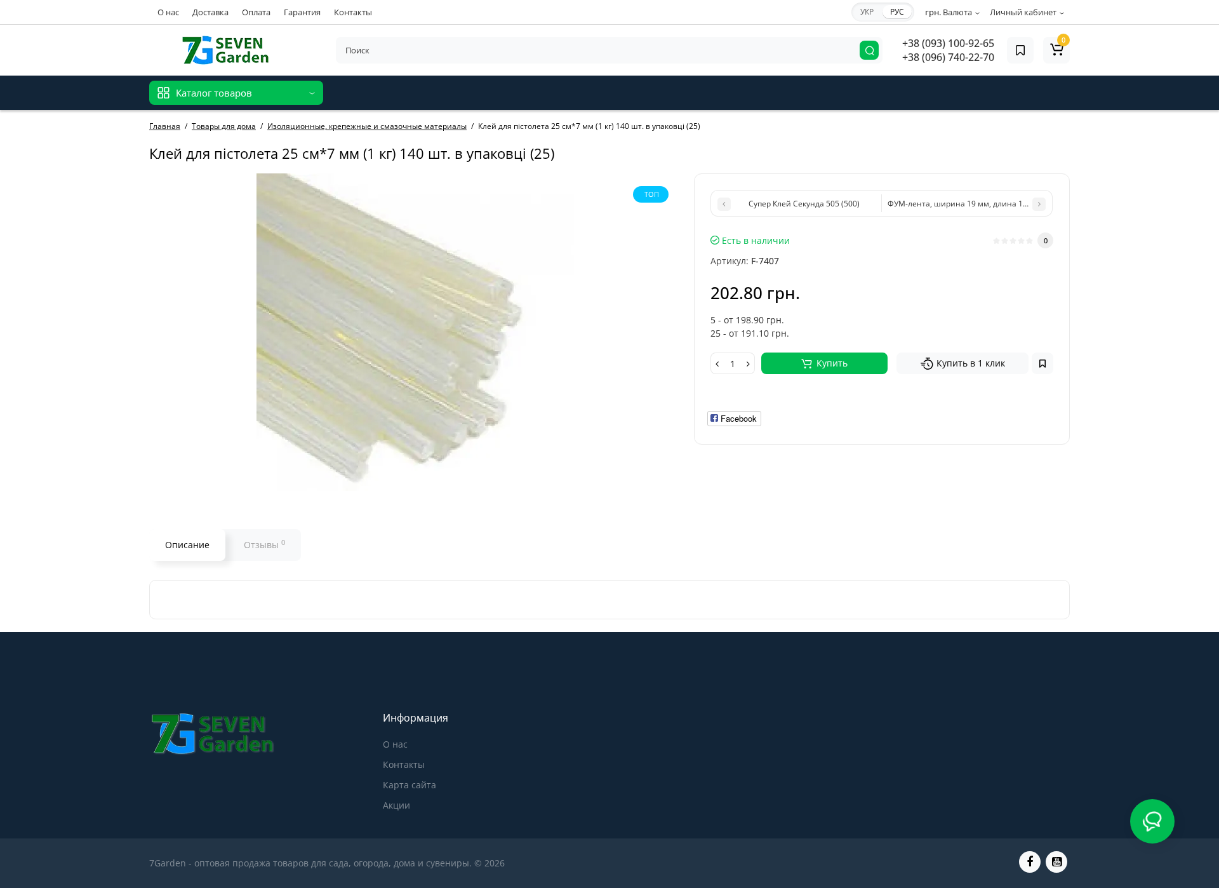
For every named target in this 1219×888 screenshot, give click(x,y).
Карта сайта (409, 785)
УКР (867, 11)
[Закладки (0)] (1020, 50)
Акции (396, 805)
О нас (168, 12)
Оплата (256, 12)
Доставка (210, 12)
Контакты (353, 12)
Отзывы (264, 544)
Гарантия (302, 12)
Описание (187, 545)
